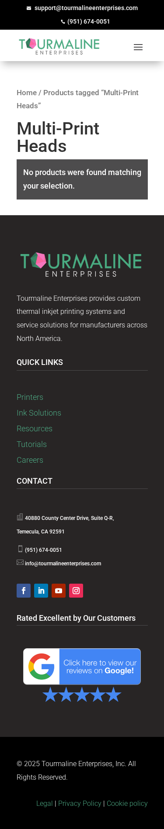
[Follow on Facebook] (24, 591)
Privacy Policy (79, 803)
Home (27, 93)
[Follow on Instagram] (76, 591)
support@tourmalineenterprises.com (86, 7)
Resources (34, 428)
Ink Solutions (39, 412)
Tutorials (32, 444)
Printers (30, 397)
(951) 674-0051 (88, 21)
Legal (44, 803)
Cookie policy (127, 803)
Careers (30, 459)
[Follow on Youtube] (59, 591)
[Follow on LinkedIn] (41, 591)
